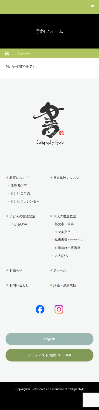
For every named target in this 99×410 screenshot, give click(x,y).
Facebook (39, 308)
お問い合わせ (19, 285)
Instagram (58, 308)
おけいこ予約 (20, 193)
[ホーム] (7, 50)
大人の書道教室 (64, 216)
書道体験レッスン (66, 177)
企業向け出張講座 (67, 248)
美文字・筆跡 (64, 224)
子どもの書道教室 (22, 216)
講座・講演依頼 (64, 285)
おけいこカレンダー (25, 201)
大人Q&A (61, 256)
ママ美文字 (63, 232)
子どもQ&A (19, 224)
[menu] (92, 7)
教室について (19, 177)
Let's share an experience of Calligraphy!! (58, 389)
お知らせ (15, 270)
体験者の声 (19, 185)
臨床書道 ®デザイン (69, 240)
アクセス (59, 270)
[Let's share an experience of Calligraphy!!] (49, 142)
